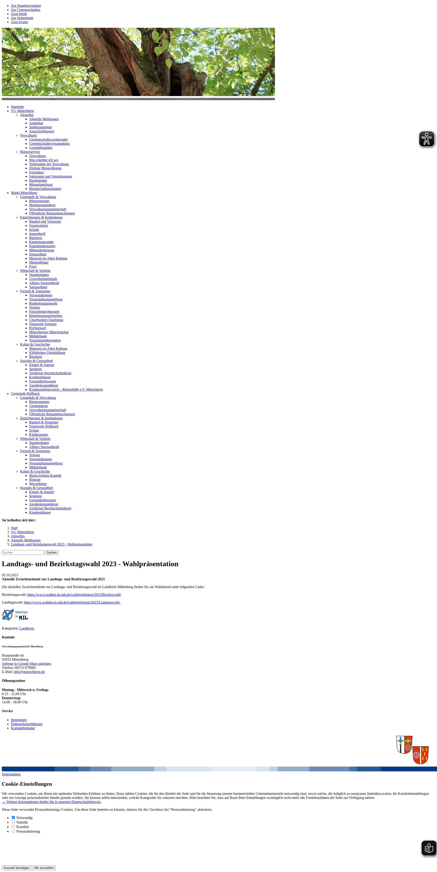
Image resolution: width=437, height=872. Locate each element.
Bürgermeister (39, 201)
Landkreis (27, 628)
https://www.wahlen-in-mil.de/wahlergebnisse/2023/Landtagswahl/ (72, 602)
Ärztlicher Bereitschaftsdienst (50, 373)
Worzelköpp (38, 484)
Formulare (36, 172)
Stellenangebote (40, 127)
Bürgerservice (30, 152)
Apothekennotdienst (43, 385)
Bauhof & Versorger (43, 422)
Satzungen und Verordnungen (50, 176)
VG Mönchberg (22, 111)
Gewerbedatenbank (43, 279)
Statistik (22, 822)
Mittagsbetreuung (41, 250)
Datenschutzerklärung (26, 724)
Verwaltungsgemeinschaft (47, 209)
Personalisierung (28, 831)
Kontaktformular (23, 728)
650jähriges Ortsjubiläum (47, 352)
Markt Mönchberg (24, 193)
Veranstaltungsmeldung (46, 299)
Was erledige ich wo (43, 160)
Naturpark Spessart (42, 324)
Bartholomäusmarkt (43, 303)
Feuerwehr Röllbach (43, 426)
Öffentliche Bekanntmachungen (52, 213)
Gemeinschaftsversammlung (49, 143)
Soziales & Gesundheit (36, 361)
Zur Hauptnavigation (26, 6)
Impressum (19, 720)
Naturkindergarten (42, 246)
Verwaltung (28, 135)
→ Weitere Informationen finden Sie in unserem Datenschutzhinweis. (51, 802)
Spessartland (38, 287)
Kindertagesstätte (41, 242)
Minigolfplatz (38, 262)
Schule (34, 230)
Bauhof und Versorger (45, 221)
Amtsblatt (36, 123)
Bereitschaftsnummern (45, 189)
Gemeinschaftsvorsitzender (48, 139)
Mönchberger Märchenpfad (49, 332)
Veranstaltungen (40, 295)
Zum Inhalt (19, 14)
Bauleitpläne (38, 180)
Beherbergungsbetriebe (45, 316)
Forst (32, 266)
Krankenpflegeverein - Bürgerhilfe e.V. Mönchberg (66, 389)
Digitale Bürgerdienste (45, 168)
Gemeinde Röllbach (25, 393)
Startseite (17, 107)
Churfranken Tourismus (46, 320)
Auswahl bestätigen (16, 867)
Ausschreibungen (41, 131)
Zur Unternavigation (25, 10)
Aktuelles (27, 115)
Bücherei (35, 238)
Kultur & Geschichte (35, 344)
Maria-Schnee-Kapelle (45, 475)
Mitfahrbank (38, 336)
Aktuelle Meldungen (44, 119)
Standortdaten (39, 275)
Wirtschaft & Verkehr (35, 271)
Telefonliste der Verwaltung (49, 164)
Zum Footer (19, 22)
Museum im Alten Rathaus (48, 258)
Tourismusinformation (45, 340)
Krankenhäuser (40, 377)
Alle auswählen (44, 867)
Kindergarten (38, 434)
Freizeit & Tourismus (35, 291)
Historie (35, 480)
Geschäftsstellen (40, 148)
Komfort (22, 827)
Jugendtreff (37, 234)
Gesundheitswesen (42, 381)
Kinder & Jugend (41, 365)
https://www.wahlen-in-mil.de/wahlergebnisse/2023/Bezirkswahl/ (74, 595)
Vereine (34, 307)
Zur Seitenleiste (22, 18)
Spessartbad (37, 254)
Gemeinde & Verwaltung (38, 197)
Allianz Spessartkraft (44, 283)
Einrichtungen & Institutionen (41, 217)
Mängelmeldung (41, 184)
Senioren (35, 369)
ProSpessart (37, 328)
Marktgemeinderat (42, 205)
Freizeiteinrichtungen (44, 312)
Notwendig (24, 818)
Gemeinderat (38, 406)
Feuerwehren (38, 225)
